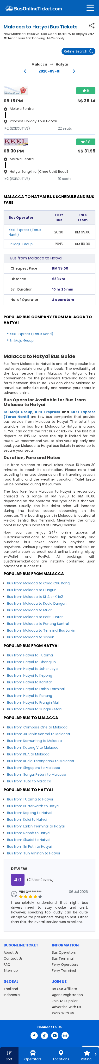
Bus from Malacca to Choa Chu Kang (38, 583)
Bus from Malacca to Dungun (31, 590)
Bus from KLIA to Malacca (28, 754)
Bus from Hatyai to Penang (29, 695)
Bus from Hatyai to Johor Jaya (32, 668)
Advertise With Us (66, 1007)
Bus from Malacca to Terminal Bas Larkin (41, 630)
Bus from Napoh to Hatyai (28, 833)
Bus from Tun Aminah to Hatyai (33, 853)
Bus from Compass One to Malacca (37, 727)
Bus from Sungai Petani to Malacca (36, 774)
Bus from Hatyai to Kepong (29, 675)
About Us (11, 952)
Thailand (11, 988)
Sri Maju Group (21, 244)
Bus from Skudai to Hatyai (28, 839)
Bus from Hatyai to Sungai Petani (34, 709)
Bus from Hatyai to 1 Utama (30, 655)
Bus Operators (64, 952)
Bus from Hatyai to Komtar (29, 682)
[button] (9, 1055)
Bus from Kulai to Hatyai (27, 819)
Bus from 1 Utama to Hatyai (30, 799)
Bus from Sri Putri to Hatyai (29, 846)
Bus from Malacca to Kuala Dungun (37, 603)
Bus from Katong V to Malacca (32, 747)
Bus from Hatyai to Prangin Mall (33, 702)
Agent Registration (67, 994)
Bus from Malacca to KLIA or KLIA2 (35, 596)
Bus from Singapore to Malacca (33, 767)
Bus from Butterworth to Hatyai (33, 806)
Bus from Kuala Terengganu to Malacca (40, 761)
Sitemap (11, 970)
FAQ (7, 964)
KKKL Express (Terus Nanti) (31, 333)
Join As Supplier (65, 1000)
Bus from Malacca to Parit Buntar (35, 617)
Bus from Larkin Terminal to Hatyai (36, 826)
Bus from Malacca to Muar (29, 610)
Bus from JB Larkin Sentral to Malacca (38, 734)
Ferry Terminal (64, 970)
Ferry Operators (65, 964)
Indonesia (12, 994)
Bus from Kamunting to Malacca (34, 740)
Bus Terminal (63, 958)
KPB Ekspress (47, 412)
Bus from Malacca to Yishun (30, 637)
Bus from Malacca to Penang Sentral (38, 623)
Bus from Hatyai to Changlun (31, 662)
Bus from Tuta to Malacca (29, 781)
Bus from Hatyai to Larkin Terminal (36, 689)
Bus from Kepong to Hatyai (29, 812)
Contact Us (13, 958)
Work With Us (63, 1013)
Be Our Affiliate (64, 988)
